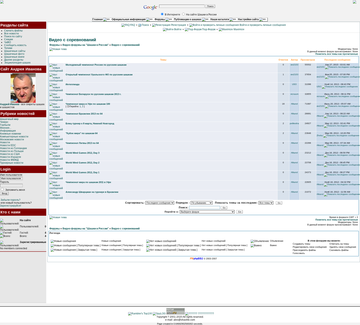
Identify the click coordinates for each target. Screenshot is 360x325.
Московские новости (12, 139)
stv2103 (294, 65)
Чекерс (4, 122)
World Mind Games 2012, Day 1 (82, 172)
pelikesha (294, 123)
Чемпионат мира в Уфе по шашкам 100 (88, 104)
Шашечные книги (14, 56)
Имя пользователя (11, 174)
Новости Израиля (10, 157)
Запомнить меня (15, 189)
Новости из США (10, 154)
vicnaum (294, 94)
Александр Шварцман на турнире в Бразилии (92, 192)
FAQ (132, 25)
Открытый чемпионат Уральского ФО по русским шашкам (99, 74)
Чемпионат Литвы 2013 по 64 (82, 143)
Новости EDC (8, 145)
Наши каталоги (220, 19)
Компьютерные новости (14, 136)
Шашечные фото (14, 53)
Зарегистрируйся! (10, 205)
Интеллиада (72, 84)
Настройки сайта (248, 19)
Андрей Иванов (9, 104)
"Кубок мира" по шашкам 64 (82, 133)
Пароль (4, 182)
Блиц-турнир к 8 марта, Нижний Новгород (90, 123)
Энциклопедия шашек (17, 62)
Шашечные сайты (14, 51)
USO (294, 84)
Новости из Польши (12, 151)
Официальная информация (129, 19)
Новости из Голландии (13, 148)
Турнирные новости (11, 162)
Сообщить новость (15, 45)
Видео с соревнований (125, 45)
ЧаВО (7, 42)
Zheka (320, 135)
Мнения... (5, 127)
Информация (8, 130)
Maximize (238, 29)
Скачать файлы (13, 30)
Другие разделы (13, 59)
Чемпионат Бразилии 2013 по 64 (84, 113)
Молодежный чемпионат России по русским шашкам (96, 65)
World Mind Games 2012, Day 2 (82, 162)
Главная (97, 19)
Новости (5, 142)
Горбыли (5, 124)
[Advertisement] (23, 277)
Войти (178, 29)
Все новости (11, 33)
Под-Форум (208, 29)
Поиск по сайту (13, 36)
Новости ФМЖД (9, 159)
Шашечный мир (9, 119)
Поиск (145, 25)
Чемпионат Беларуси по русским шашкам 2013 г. (93, 94)
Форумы (160, 19)
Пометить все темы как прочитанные (336, 54)
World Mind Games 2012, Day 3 (82, 153)
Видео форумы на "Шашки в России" (85, 45)
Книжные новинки (10, 133)
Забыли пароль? (10, 199)
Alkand (294, 104)
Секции (8, 39)
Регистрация (178, 25)
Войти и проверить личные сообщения (262, 25)
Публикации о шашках (188, 19)
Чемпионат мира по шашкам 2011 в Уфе (88, 182)
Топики (8, 48)
